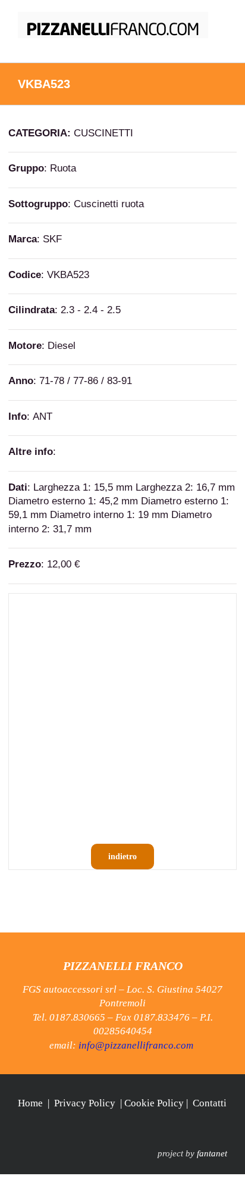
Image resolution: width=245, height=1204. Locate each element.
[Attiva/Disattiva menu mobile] (222, 44)
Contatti (210, 1103)
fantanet (212, 1153)
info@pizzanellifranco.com (135, 1045)
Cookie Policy (154, 1103)
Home (30, 1103)
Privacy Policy (84, 1103)
